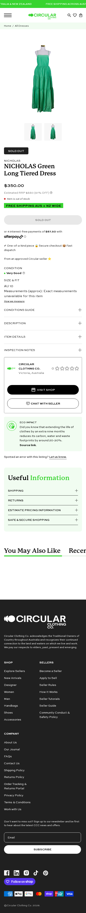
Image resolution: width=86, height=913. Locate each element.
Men (7, 699)
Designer (10, 685)
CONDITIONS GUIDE (19, 310)
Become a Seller (50, 671)
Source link (28, 445)
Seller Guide (47, 706)
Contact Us (12, 763)
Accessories (12, 719)
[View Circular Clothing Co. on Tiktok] (35, 873)
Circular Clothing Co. (19, 905)
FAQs (8, 756)
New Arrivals (12, 678)
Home (7, 25)
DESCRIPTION (15, 323)
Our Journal (12, 749)
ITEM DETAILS (14, 336)
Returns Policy (14, 777)
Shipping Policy (14, 770)
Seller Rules (47, 685)
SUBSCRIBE (43, 849)
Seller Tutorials (49, 699)
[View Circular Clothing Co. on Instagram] (26, 873)
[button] (69, 15)
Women (9, 692)
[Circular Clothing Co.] (42, 16)
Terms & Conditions (17, 802)
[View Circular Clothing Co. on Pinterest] (46, 873)
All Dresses (22, 25)
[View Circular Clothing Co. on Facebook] (6, 873)
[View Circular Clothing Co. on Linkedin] (16, 873)
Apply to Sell (48, 678)
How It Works (48, 692)
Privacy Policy (13, 795)
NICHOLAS (12, 160)
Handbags (11, 706)
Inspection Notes (19, 350)
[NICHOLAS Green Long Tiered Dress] (33, 132)
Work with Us (12, 809)
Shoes (8, 713)
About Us (10, 742)
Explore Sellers (14, 671)
